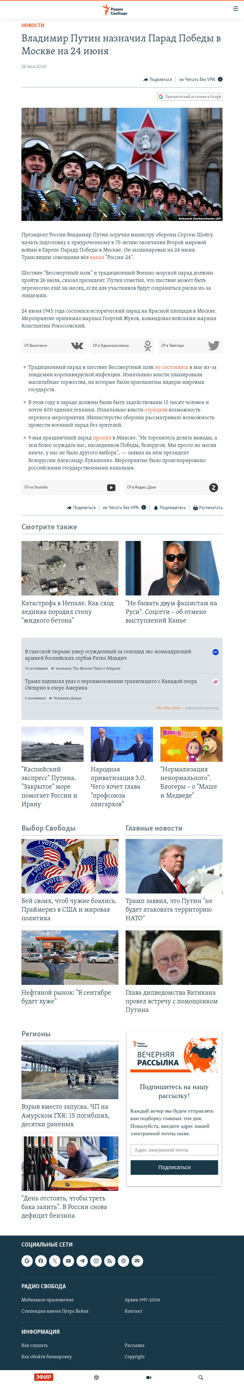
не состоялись (171, 367)
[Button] (157, 80)
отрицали (156, 410)
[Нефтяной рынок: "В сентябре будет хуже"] (69, 957)
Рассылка (135, 1345)
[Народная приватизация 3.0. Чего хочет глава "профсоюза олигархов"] (122, 744)
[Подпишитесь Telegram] (82, 1261)
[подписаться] (137, 1261)
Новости (32, 26)
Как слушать (34, 1345)
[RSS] (109, 1261)
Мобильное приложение (47, 1300)
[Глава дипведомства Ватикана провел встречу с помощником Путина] (174, 957)
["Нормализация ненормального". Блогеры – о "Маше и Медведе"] (191, 744)
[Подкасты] (123, 1261)
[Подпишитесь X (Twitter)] (54, 1261)
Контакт (133, 1311)
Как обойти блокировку (46, 1357)
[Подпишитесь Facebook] (40, 1261)
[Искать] (201, 1377)
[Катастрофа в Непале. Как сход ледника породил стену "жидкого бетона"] (69, 568)
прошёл (102, 438)
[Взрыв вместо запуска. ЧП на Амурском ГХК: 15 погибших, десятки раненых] (69, 1072)
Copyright (135, 1357)
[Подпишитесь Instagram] (95, 1261)
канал (97, 258)
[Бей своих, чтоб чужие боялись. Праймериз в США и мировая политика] (69, 866)
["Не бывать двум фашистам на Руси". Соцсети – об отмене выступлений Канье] (174, 568)
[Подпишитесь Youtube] (68, 1261)
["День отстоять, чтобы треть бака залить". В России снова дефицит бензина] (69, 1163)
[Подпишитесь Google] (27, 1261)
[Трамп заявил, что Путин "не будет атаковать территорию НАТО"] (174, 866)
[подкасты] (96, 1377)
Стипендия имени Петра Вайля (54, 1311)
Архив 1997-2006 (142, 1300)
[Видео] (149, 1377)
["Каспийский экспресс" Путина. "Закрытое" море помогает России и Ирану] (52, 744)
